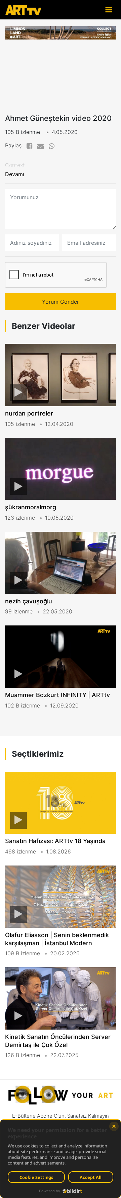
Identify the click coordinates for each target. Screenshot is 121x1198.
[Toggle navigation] (109, 9)
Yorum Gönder (60, 301)
